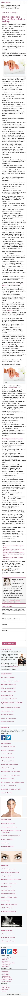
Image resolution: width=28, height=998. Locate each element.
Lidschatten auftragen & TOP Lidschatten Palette (12, 703)
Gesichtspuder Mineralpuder (9, 699)
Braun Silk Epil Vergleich (8, 750)
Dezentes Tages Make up (8, 958)
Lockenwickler (5, 974)
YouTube (5, 602)
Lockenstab (5, 973)
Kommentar (5, 630)
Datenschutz (5, 989)
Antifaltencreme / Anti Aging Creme (11, 775)
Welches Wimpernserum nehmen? (11, 872)
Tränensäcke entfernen (8, 846)
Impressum (4, 991)
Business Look (5, 961)
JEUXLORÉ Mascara (7, 908)
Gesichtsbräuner (6, 976)
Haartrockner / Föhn (7, 978)
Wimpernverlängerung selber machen (11, 879)
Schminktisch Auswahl (8, 721)
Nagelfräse (9, 310)
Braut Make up (5, 966)
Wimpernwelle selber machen (9, 883)
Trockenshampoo (6, 981)
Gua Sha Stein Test (7, 793)
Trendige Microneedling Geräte (10, 764)
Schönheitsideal (13, 387)
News (7, 12)
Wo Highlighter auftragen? (8, 688)
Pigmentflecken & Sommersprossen (11, 836)
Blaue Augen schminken (8, 934)
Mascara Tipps (6, 901)
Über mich (3, 665)
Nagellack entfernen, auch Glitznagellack (13, 552)
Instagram (17, 602)
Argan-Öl (8, 345)
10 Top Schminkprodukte (8, 677)
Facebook (17, 600)
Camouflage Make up (7, 695)
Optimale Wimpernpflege (8, 890)
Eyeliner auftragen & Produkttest (10, 681)
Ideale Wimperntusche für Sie (9, 897)
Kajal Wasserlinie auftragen (9, 684)
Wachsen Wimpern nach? (8, 869)
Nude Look (4, 959)
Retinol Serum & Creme (8, 778)
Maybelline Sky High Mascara (9, 904)
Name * (4, 613)
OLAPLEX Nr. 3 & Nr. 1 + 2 (9, 786)
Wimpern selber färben (8, 876)
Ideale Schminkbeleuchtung (9, 718)
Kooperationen (14, 666)
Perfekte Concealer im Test (9, 691)
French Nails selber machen (10, 551)
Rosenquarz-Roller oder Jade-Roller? (11, 789)
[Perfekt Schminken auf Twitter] (9, 737)
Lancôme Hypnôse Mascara (9, 911)
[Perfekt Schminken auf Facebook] (3, 737)
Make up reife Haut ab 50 (8, 963)
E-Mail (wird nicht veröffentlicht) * (11, 619)
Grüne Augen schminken (8, 941)
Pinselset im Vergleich (7, 714)
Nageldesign (13, 12)
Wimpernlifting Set (6, 886)
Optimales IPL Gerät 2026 (8, 746)
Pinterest (11, 602)
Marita (6, 24)
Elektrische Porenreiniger (8, 768)
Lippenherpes (5, 843)
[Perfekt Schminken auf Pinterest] (15, 951)
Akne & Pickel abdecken (8, 823)
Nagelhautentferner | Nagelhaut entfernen (13, 549)
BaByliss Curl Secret (7, 979)
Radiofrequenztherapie (8, 757)
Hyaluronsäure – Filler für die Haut (11, 771)
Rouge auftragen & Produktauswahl (11, 707)
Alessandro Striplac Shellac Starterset (13, 557)
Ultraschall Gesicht (7, 754)
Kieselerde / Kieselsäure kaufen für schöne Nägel (14, 555)
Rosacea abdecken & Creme (9, 827)
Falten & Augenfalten (7, 839)
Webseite (11, 600)
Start (3, 12)
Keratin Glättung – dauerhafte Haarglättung (13, 782)
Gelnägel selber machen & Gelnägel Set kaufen (13, 546)
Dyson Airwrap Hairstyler (8, 761)
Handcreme (6, 559)
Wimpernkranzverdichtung (8, 893)
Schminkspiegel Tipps (7, 711)
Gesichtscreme (5, 971)
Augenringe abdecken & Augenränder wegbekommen (11, 831)
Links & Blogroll (6, 987)
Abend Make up (6, 964)
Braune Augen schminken (8, 937)
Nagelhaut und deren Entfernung (13, 284)
